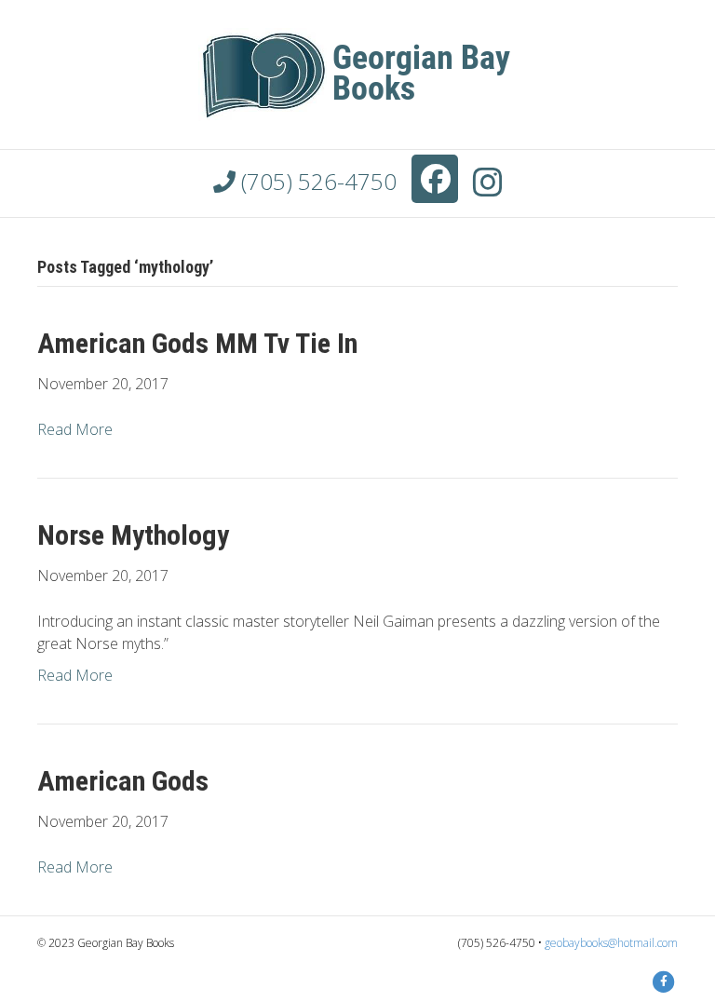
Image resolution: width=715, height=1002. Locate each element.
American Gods (123, 781)
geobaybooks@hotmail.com (611, 943)
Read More (75, 429)
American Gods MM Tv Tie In (197, 343)
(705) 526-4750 (316, 181)
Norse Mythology (133, 535)
